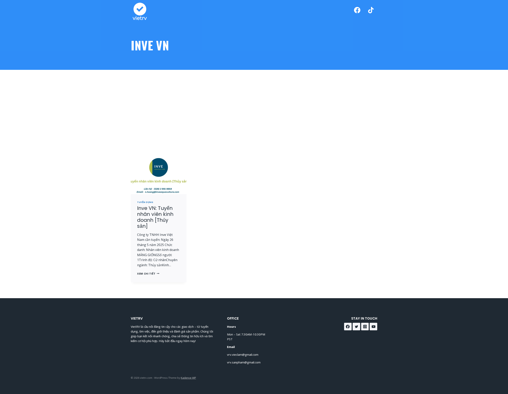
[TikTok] (371, 10)
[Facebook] (357, 10)
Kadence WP (188, 378)
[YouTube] (373, 326)
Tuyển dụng (145, 202)
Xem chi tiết (148, 273)
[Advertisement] (254, 113)
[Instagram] (365, 326)
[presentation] (159, 175)
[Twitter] (356, 326)
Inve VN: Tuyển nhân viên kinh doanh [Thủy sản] (155, 217)
